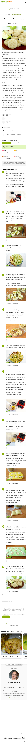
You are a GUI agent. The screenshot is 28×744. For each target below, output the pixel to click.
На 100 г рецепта (6, 143)
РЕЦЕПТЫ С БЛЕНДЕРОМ (17, 14)
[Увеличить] (16, 131)
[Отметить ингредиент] (3, 135)
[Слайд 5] (19, 661)
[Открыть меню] (25, 2)
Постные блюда (14, 52)
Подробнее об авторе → (14, 697)
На (15, 143)
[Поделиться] (20, 635)
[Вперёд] (23, 661)
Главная (2, 733)
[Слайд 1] (8, 661)
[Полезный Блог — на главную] (6, 2)
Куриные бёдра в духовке (8, 635)
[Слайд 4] (16, 661)
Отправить (6, 616)
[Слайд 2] (11, 661)
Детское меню (5, 54)
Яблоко (7, 134)
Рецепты (7, 733)
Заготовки (21, 52)
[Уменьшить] (10, 131)
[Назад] (5, 661)
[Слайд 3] (14, 661)
